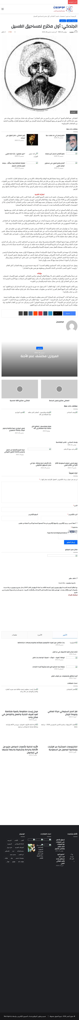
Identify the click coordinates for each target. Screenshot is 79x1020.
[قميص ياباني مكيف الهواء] (47, 847)
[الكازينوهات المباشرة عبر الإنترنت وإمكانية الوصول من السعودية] (59, 734)
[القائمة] (3, 9)
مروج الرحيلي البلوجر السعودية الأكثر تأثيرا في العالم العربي (66, 464)
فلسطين (7, 851)
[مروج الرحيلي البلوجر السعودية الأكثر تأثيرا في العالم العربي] (65, 454)
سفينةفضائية (20, 851)
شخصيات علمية (60, 16)
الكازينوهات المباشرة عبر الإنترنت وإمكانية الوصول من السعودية (62, 748)
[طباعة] (21, 313)
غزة (13, 851)
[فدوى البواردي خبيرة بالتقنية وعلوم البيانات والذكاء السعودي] (13, 418)
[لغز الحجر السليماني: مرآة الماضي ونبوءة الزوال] (59, 698)
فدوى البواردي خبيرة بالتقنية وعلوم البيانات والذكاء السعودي (14, 429)
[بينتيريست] (40, 313)
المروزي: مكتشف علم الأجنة (39, 356)
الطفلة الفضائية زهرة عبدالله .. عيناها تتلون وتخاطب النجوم (13, 164)
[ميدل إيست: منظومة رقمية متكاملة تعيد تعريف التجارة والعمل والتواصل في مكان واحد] (20, 698)
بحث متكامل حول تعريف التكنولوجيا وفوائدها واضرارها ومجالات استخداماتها (41, 642)
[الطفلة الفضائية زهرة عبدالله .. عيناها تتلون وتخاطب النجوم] (32, 167)
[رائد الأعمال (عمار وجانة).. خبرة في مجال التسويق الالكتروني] (39, 454)
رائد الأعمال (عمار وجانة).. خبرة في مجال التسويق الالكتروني (40, 464)
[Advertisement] (39, 613)
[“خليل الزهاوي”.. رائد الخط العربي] (32, 156)
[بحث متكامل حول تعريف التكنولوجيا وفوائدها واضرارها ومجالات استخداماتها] (71, 645)
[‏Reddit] (35, 313)
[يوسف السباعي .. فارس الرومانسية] (65, 425)
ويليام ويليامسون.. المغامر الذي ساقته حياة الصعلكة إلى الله (41, 427)
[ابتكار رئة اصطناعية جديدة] (47, 841)
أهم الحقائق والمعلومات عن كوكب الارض (64, 676)
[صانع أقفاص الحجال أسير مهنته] (71, 156)
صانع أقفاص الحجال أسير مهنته (54, 154)
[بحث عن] (76, 9)
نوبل (12, 858)
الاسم (75, 505)
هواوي (13, 861)
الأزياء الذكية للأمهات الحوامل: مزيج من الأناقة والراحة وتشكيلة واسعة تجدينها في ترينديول (20, 749)
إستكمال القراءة (72, 595)
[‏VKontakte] (30, 313)
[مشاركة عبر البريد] (26, 313)
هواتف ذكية (21, 861)
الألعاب (16, 840)
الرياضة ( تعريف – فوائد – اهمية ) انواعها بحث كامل (49, 657)
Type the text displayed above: (57, 533)
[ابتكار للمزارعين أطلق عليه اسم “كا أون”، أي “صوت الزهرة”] (31, 848)
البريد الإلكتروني (72, 514)
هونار (8, 861)
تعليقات (14, 635)
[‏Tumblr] (45, 313)
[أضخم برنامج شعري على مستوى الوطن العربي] (71, 167)
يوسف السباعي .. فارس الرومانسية (66, 442)
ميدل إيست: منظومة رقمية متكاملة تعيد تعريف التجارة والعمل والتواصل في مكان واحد (20, 714)
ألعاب (22, 840)
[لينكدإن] (50, 313)
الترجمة (9, 840)
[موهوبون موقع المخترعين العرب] (63, 9)
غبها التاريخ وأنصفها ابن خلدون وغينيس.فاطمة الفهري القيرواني (14, 451)
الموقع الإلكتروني (33, 514)
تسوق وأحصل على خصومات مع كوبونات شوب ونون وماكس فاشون (60, 844)
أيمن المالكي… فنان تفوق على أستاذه (15, 137)
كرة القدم (21, 854)
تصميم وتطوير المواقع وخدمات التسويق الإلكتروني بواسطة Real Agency (25, 1016)
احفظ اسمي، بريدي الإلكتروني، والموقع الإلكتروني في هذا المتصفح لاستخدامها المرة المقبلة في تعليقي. (47, 523)
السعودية (9, 844)
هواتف (6, 858)
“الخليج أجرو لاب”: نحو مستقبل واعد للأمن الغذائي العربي (60, 859)
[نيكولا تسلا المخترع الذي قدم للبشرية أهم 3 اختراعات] (71, 669)
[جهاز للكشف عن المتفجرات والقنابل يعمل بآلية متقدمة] (39, 841)
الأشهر (65, 635)
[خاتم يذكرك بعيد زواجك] (39, 851)
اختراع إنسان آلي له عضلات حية (55, 135)
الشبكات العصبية (19, 847)
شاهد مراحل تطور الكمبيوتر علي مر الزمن (65, 652)
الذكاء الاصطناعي (19, 844)
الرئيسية (73, 16)
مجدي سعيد (13, 854)
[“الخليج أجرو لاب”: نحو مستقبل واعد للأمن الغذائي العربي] (71, 931)
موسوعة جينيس (20, 858)
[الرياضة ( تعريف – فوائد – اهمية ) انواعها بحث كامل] (71, 660)
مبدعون (68, 16)
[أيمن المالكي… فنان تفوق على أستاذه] (32, 139)
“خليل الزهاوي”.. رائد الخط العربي (15, 154)
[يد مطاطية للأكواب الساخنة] (31, 841)
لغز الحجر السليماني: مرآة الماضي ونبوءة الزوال (62, 712)
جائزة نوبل (9, 847)
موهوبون (71, 32)
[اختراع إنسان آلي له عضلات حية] (71, 142)
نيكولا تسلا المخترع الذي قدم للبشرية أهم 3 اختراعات (48, 667)
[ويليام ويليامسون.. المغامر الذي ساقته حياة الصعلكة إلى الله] (39, 417)
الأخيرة (40, 635)
